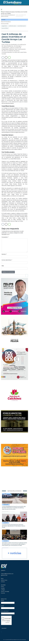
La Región (6, 522)
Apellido (2, 606)
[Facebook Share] (3, 57)
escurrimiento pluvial (22, 26)
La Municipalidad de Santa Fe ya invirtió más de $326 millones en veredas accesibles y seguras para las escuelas (13, 508)
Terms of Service (22, 639)
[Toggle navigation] (26, 3)
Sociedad (3, 588)
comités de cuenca (12, 26)
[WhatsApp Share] (9, 57)
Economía (3, 593)
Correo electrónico (7, 260)
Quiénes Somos (4, 580)
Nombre (4, 254)
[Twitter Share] (6, 57)
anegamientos (4, 26)
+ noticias (14, 553)
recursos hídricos (5, 28)
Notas (2, 578)
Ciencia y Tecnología (5, 591)
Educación (6, 504)
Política (2, 586)
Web (3, 265)
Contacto (3, 581)
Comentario (5, 237)
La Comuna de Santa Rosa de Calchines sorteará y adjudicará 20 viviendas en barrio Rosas (13, 526)
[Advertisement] (9, 478)
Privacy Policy (17, 639)
